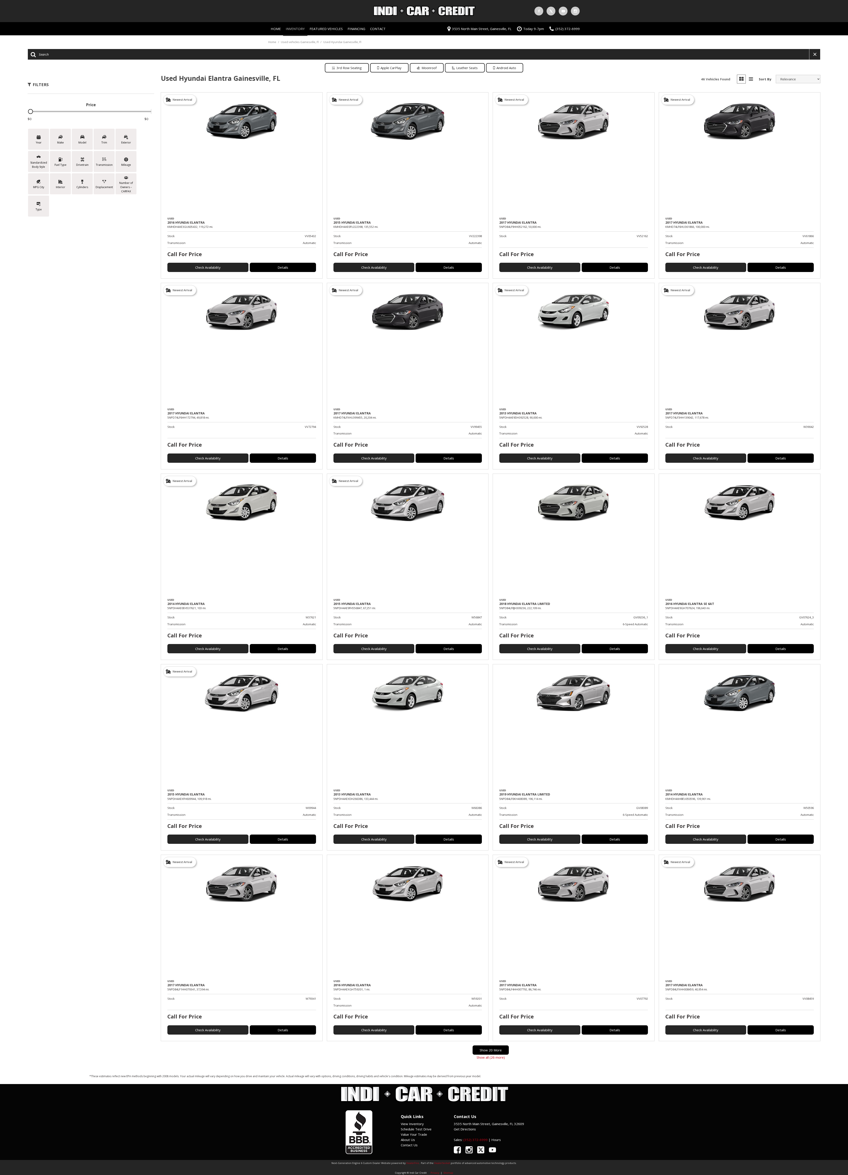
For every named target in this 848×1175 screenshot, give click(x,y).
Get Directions (465, 1129)
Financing (356, 28)
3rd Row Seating (349, 68)
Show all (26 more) (491, 1057)
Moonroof (429, 68)
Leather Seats (467, 68)
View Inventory (412, 1124)
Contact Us (409, 1145)
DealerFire (412, 1163)
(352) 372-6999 (475, 1139)
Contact (378, 28)
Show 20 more (491, 1050)
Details (283, 267)
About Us (408, 1139)
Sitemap (448, 1172)
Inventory (295, 28)
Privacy (435, 1172)
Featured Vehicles (326, 28)
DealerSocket (442, 1163)
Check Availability (208, 267)
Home (276, 28)
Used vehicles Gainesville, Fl (300, 42)
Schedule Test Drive (416, 1129)
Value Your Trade (414, 1134)
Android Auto (506, 68)
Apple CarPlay (390, 68)
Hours (496, 1139)
